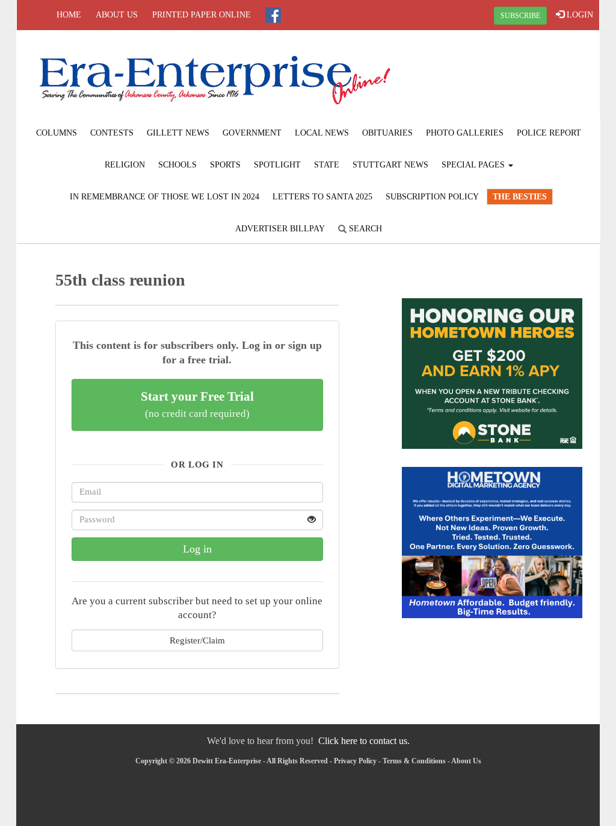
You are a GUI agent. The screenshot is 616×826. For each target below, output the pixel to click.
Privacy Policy (355, 761)
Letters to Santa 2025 (322, 196)
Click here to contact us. (364, 741)
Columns (56, 132)
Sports (225, 164)
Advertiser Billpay (280, 228)
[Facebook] (273, 15)
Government (252, 132)
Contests (112, 132)
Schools (177, 164)
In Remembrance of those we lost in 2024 (164, 196)
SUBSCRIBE (520, 15)
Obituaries (387, 132)
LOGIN (578, 14)
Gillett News (178, 132)
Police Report (549, 132)
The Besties (520, 196)
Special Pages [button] (474, 164)
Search (364, 228)
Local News (322, 132)
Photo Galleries (465, 132)
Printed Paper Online (201, 14)
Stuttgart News (390, 164)
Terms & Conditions (414, 761)
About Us (117, 14)
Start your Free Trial (197, 404)
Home (69, 14)
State (326, 164)
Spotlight (277, 164)
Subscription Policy (432, 196)
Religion (125, 164)
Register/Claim (197, 640)
